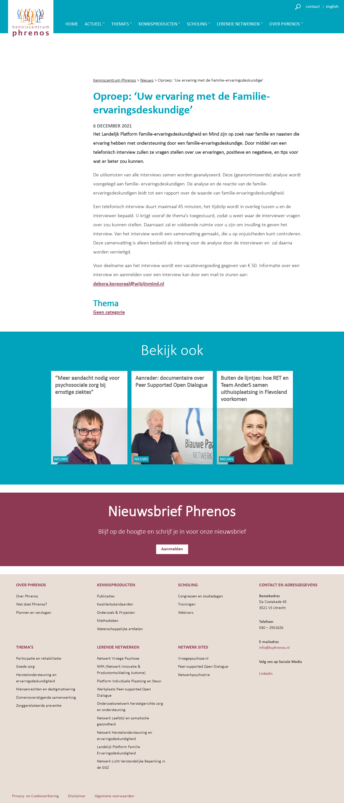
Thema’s (120, 24)
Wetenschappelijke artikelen (120, 629)
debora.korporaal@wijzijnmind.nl (128, 283)
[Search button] (298, 6)
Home (71, 24)
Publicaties (106, 596)
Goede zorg (25, 667)
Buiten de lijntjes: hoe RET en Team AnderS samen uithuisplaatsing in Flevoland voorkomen (255, 388)
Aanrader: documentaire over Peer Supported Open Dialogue (172, 381)
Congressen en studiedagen (200, 596)
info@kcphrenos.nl (274, 648)
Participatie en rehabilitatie (38, 659)
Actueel (93, 24)
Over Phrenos (284, 24)
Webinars (185, 613)
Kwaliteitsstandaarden (115, 604)
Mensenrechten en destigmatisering (45, 689)
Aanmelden (172, 549)
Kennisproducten (158, 24)
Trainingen (186, 604)
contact (313, 6)
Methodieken (107, 621)
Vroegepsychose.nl (193, 659)
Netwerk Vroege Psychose (118, 659)
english (332, 6)
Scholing (197, 24)
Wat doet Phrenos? (31, 604)
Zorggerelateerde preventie (38, 706)
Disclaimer (77, 796)
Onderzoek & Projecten (116, 613)
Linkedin (265, 674)
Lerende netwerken (238, 24)
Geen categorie (109, 312)
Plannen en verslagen (33, 613)
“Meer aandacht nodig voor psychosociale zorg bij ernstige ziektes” (87, 385)
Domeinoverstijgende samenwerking (46, 698)
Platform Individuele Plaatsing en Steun (129, 681)
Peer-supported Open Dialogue (203, 667)
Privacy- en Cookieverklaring (35, 796)
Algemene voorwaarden (114, 796)
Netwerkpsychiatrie (194, 675)
